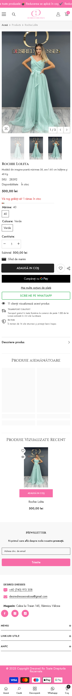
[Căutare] (14, 14)
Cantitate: (8, 237)
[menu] (4, 14)
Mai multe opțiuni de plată (36, 288)
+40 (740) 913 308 (21, 590)
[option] (36, 82)
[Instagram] (15, 613)
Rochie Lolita (36, 502)
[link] (60, 268)
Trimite (36, 562)
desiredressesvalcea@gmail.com (28, 596)
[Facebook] (4, 613)
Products (16, 25)
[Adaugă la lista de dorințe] (23, 450)
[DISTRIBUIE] (67, 268)
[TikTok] (25, 613)
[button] (60, 130)
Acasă (5, 25)
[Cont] (58, 14)
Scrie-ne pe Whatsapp (36, 296)
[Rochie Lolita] (36, 467)
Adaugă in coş (28, 268)
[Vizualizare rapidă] (23, 457)
